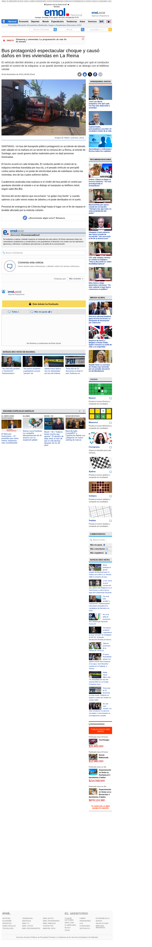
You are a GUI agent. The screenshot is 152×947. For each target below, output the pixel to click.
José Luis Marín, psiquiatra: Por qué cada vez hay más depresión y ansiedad (99, 105)
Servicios (92, 21)
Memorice (93, 422)
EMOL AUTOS (48, 918)
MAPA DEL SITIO (49, 928)
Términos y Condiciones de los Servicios (63, 937)
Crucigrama (94, 447)
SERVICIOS (26, 921)
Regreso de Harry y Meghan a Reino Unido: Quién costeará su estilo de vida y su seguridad (100, 344)
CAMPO (83, 918)
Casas (94, 1)
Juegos (94, 379)
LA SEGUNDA (85, 926)
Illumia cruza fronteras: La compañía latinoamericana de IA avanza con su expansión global (33, 435)
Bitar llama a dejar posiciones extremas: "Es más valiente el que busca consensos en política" (100, 286)
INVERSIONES (85, 921)
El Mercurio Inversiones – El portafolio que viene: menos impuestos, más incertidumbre (10, 438)
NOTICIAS (6, 918)
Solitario (93, 496)
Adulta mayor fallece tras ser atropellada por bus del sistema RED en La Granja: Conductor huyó (53, 373)
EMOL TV (25, 923)
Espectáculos (57, 21)
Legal (26, 1)
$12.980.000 (96, 761)
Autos (49, 1)
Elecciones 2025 (74, 25)
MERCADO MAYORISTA (100, 927)
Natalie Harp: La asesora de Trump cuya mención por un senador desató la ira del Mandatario (99, 368)
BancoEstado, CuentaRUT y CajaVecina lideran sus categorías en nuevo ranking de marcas (75, 435)
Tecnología (12, 25)
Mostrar (57, 7)
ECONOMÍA (7, 921)
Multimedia (42, 25)
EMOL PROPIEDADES (51, 921)
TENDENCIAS (27, 918)
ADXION (99, 921)
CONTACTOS (48, 926)
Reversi (92, 398)
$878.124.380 (97, 800)
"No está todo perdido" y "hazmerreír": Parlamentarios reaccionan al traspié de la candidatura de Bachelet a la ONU (99, 603)
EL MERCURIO (70, 925)
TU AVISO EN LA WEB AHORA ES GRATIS (100, 807)
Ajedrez (92, 471)
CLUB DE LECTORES (69, 919)
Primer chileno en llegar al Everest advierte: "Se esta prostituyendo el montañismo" (100, 182)
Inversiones (41, 1)
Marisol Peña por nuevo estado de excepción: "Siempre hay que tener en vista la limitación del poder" (100, 209)
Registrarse (104, 16)
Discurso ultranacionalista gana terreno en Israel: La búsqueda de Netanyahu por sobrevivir (100, 319)
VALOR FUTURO (102, 923)
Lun (109, 1)
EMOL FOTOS (27, 926)
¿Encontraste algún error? (46, 218)
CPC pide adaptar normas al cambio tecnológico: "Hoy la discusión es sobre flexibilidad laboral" (100, 261)
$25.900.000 (96, 746)
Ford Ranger (104, 740)
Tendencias (71, 21)
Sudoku (92, 520)
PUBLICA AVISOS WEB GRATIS (100, 730)
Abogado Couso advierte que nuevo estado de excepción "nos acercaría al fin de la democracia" (100, 235)
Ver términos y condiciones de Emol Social (44, 343)
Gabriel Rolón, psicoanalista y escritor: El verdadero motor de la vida (100, 129)
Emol (4, 1)
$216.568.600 (97, 780)
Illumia (26, 416)
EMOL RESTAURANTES (31, 928)
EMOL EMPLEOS (49, 923)
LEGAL (67, 930)
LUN (81, 923)
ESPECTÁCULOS (9, 926)
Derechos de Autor (23, 937)
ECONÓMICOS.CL (103, 918)
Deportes (35, 21)
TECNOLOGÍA (8, 928)
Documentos (32, 25)
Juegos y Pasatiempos (57, 25)
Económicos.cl (79, 1)
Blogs (20, 1)
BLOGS (67, 928)
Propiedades (58, 1)
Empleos (68, 1)
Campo (32, 1)
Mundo (45, 21)
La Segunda (102, 1)
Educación (22, 25)
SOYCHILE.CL (85, 928)
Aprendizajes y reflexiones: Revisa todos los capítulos (100, 150)
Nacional (12, 21)
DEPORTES (7, 923)
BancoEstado (73, 416)
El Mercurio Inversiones (7, 417)
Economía (23, 21)
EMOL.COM (69, 922)
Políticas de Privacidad (39, 937)
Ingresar (95, 16)
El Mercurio (12, 1)
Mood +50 (48, 416)
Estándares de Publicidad (89, 937)
